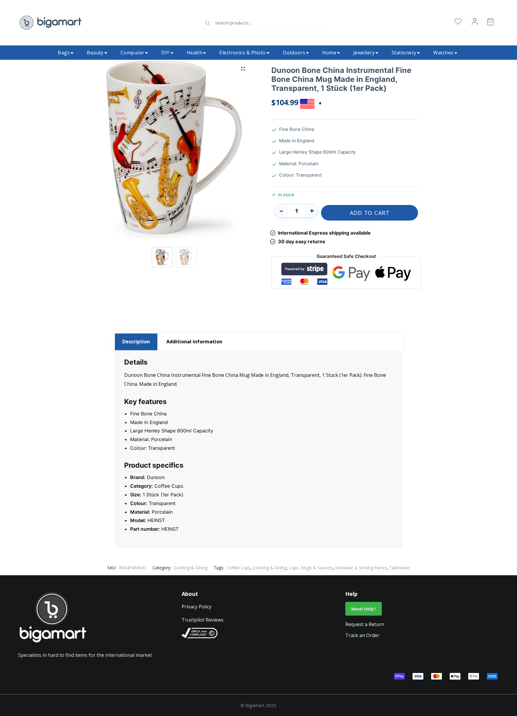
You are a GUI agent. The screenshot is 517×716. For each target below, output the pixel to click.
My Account (475, 21)
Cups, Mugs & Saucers (311, 567)
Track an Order (362, 635)
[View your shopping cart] (490, 23)
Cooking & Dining (191, 567)
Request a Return (364, 624)
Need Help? (363, 609)
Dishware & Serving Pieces (361, 567)
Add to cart (370, 213)
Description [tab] (136, 341)
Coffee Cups (238, 567)
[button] (243, 69)
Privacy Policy (197, 606)
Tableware (399, 567)
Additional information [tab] (194, 341)
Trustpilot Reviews (202, 619)
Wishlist (458, 21)
